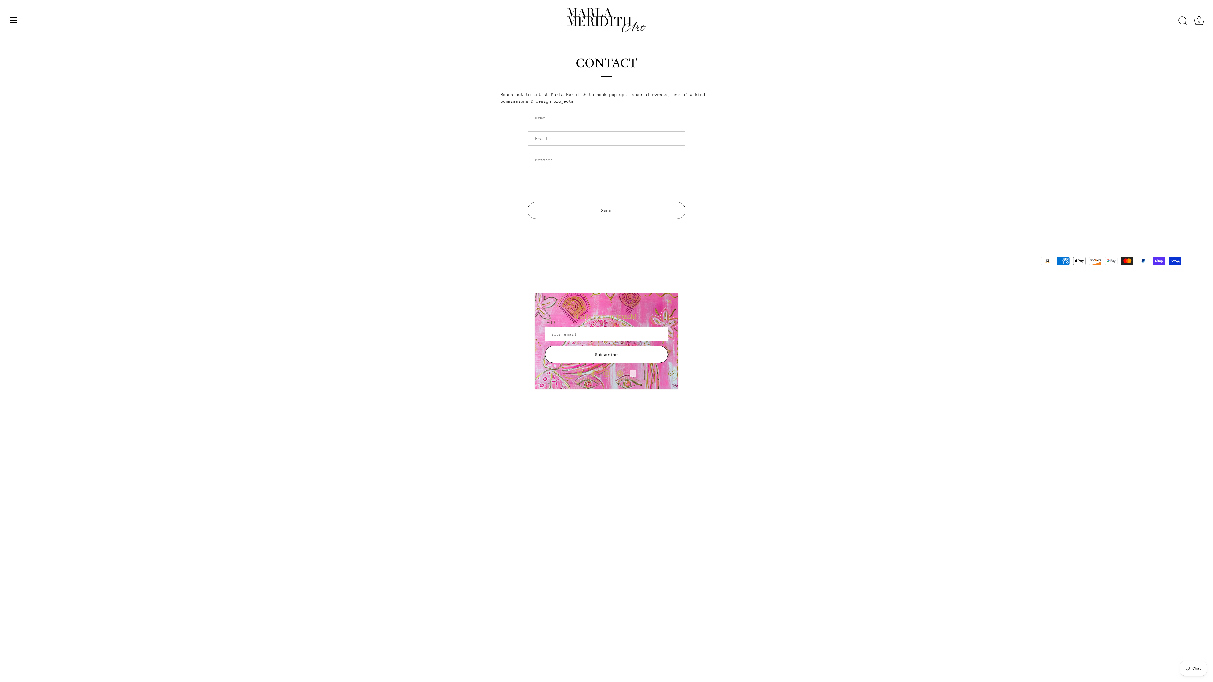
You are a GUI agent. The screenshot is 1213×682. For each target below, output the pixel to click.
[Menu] (14, 20)
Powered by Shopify (111, 276)
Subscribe (606, 354)
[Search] (1183, 21)
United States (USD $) (55, 259)
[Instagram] (606, 373)
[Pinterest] (620, 373)
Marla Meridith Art (67, 276)
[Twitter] (580, 373)
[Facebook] (593, 373)
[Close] (670, 301)
